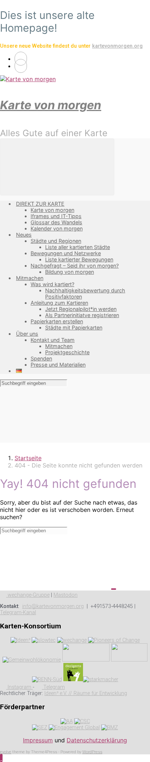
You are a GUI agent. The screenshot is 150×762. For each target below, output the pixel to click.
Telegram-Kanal (18, 612)
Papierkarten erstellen (57, 321)
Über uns (27, 334)
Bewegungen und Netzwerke (66, 253)
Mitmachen (29, 278)
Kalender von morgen (57, 228)
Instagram (19, 687)
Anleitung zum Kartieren (59, 303)
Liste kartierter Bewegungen (79, 259)
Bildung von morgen (69, 272)
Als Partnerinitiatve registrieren (82, 315)
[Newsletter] (21, 66)
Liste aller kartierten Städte (77, 247)
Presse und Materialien (58, 365)
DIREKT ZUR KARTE (40, 204)
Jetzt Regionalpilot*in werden (81, 309)
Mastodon (66, 595)
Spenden (41, 358)
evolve (5, 752)
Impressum (38, 740)
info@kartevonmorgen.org (53, 606)
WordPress (92, 752)
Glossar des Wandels (56, 222)
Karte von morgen (50, 105)
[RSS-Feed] (21, 59)
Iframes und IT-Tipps (56, 216)
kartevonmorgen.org (117, 46)
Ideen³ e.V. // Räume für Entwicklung (85, 693)
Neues (24, 235)
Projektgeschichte (67, 352)
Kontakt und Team (53, 340)
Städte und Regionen (56, 241)
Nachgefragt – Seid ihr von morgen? (75, 265)
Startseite (28, 458)
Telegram (53, 687)
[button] (1, 758)
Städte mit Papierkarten (73, 327)
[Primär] (57, 167)
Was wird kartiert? (52, 284)
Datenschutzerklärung (97, 740)
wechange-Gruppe (28, 595)
